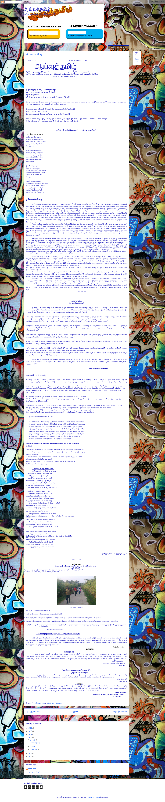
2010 (30, 731)
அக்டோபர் (34, 750)
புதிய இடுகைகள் (33, 712)
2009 (30, 728)
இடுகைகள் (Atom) (82, 718)
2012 (30, 737)
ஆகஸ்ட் (33, 746)
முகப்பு (75, 712)
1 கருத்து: (59, 703)
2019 (30, 756)
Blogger (97, 797)
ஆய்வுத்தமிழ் (37, 9)
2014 (30, 753)
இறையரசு (137, 60)
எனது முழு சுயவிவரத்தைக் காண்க (37, 772)
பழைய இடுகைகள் (119, 712)
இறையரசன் (32, 769)
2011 (30, 734)
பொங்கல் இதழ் (34, 54)
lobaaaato (90, 797)
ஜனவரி (33, 740)
